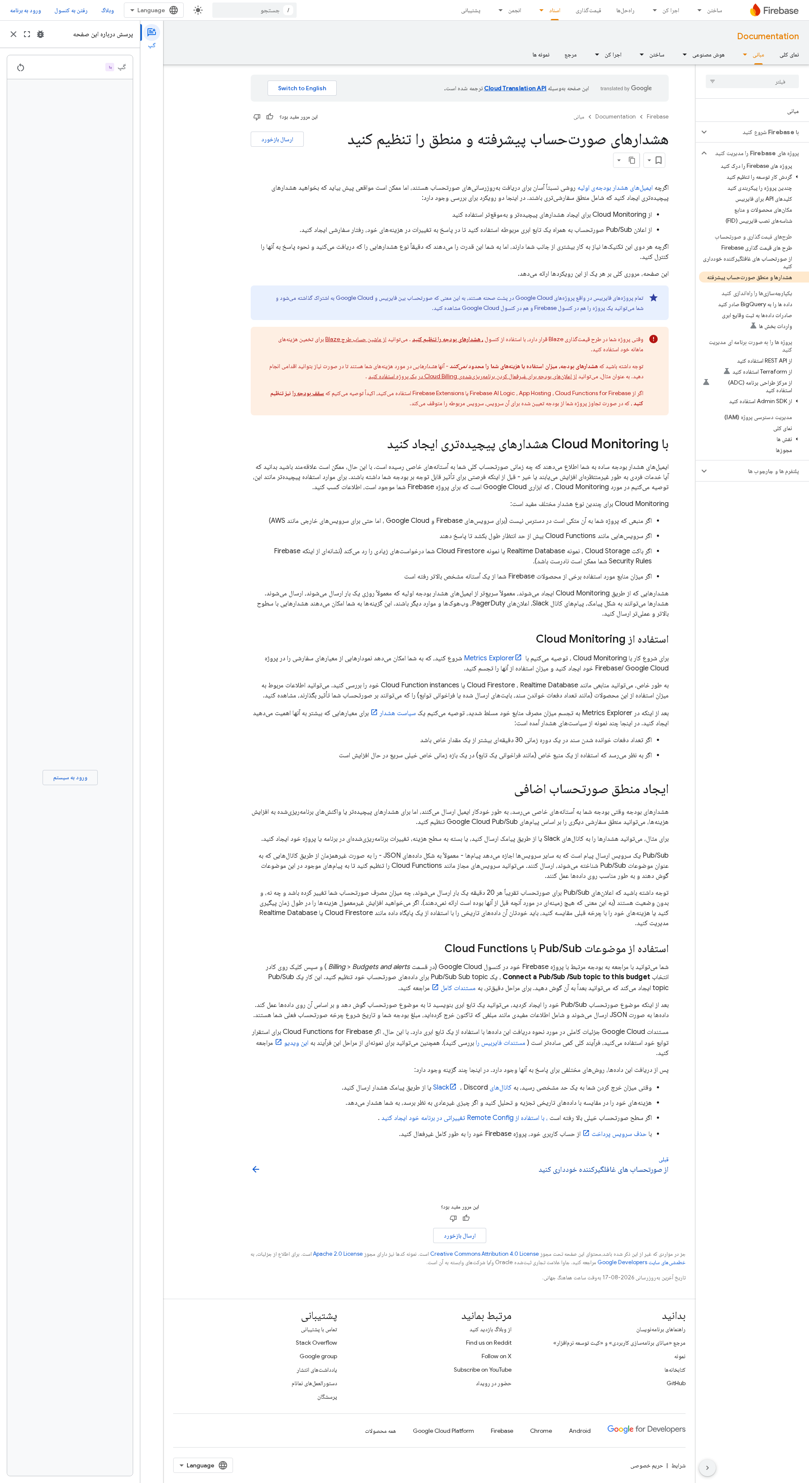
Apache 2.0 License (338, 1253)
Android (580, 1431)
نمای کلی (789, 54)
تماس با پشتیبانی (319, 1329)
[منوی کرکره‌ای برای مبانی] (742, 54)
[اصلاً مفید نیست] (257, 116)
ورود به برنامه (25, 10)
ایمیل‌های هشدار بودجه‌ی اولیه (615, 187)
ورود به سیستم (70, 777)
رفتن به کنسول (71, 10)
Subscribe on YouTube (483, 1369)
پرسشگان (327, 1396)
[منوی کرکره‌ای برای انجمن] (498, 10)
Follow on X (497, 1356)
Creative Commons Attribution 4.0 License (484, 1253)
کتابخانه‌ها (675, 1369)
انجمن (514, 10)
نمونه (680, 1356)
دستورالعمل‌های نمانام (314, 1383)
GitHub (676, 1383)
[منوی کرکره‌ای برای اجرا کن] (652, 10)
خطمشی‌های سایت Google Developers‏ (641, 1262)
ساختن (714, 10)
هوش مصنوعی (708, 54)
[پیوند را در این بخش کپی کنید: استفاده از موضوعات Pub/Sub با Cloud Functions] (436, 949)
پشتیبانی (470, 10)
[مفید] (269, 116)
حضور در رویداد (494, 1383)
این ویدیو (296, 1043)
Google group (318, 1356)
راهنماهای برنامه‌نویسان (661, 1329)
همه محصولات (380, 1431)
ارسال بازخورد (277, 139)
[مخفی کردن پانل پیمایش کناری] (707, 1467)
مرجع (571, 54)
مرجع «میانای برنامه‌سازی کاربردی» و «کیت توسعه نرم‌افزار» (619, 1342)
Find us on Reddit (489, 1342)
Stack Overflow (316, 1342)
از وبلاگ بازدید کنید (490, 1329)
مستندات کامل (458, 988)
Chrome (541, 1431)
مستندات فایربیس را (500, 1043)
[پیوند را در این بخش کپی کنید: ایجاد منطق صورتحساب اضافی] (505, 790)
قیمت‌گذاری (588, 10)
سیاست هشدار (398, 713)
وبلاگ (107, 10)
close (13, 34)
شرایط (678, 1465)
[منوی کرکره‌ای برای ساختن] (697, 10)
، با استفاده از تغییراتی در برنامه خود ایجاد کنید (464, 1118)
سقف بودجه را (308, 393)
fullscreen (27, 34)
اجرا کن (670, 10)
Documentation (768, 36)
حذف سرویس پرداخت (619, 1134)
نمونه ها (541, 54)
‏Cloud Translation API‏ (515, 88)
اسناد (554, 10)
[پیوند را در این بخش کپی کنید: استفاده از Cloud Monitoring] (527, 640)
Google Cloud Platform (443, 1431)
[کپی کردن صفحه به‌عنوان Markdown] (632, 160)
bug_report (40, 34)
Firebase (658, 116)
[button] (759, 131)
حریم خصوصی (646, 1465)
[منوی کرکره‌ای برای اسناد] (539, 10)
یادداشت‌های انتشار (317, 1369)
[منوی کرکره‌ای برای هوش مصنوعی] (682, 54)
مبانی (758, 54)
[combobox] (254, 10)
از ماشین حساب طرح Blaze (355, 339)
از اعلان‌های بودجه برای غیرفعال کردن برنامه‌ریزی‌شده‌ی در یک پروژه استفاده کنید (472, 376)
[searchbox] (752, 81)
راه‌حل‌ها (625, 10)
